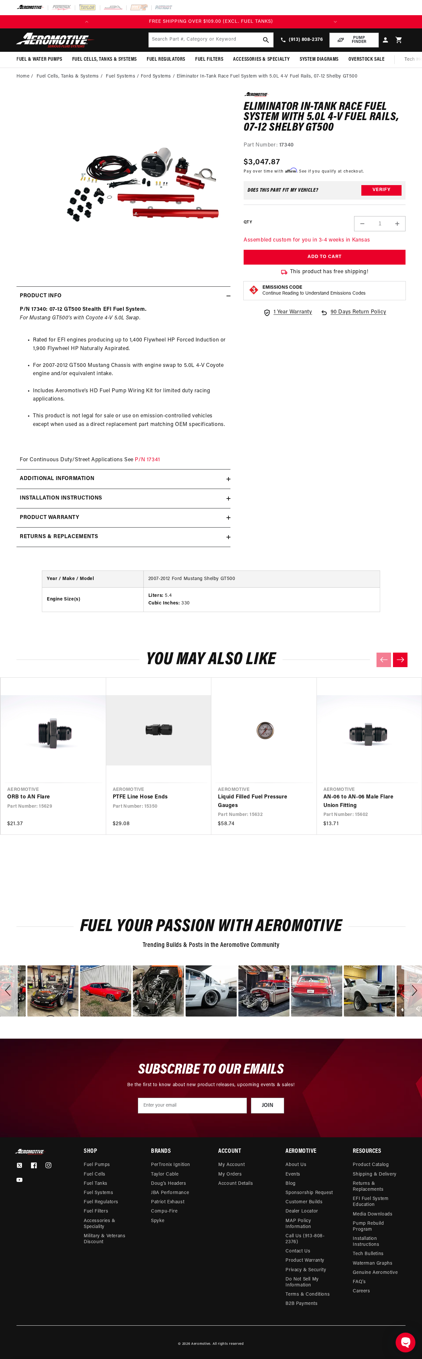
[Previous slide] (384, 660)
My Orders (230, 1174)
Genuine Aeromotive (375, 1272)
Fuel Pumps (97, 1164)
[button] (399, 40)
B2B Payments (301, 1303)
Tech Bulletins (368, 1253)
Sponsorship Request (309, 1192)
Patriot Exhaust (167, 1202)
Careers (361, 1291)
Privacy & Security (306, 1270)
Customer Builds (304, 1202)
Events (293, 1174)
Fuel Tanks (95, 1183)
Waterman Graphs (372, 1263)
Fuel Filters (96, 1211)
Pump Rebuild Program (368, 1226)
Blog (290, 1183)
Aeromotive (200, 1344)
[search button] (266, 40)
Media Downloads (372, 1214)
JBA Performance (170, 1192)
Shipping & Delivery (374, 1174)
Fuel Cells (95, 1174)
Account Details (235, 1183)
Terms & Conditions (308, 1294)
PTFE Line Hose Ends (140, 797)
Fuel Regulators (101, 1202)
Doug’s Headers (168, 1183)
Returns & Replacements (368, 1186)
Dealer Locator (302, 1211)
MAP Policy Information (298, 1223)
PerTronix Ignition (170, 1164)
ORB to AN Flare (28, 797)
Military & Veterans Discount (104, 1239)
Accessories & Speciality (99, 1223)
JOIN (267, 1105)
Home (22, 76)
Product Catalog (371, 1164)
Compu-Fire (164, 1211)
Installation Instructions (366, 1241)
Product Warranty (305, 1260)
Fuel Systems (120, 76)
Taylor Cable (164, 1174)
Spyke (157, 1220)
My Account (231, 1164)
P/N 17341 (147, 460)
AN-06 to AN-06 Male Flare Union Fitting (358, 801)
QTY (248, 222)
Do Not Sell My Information (302, 1282)
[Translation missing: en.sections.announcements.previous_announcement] (86, 21)
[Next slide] (400, 660)
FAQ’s (359, 1281)
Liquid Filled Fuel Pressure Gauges (252, 801)
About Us (296, 1164)
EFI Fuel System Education (370, 1201)
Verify (382, 189)
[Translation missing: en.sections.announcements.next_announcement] (335, 21)
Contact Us (298, 1251)
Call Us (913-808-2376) (305, 1239)
